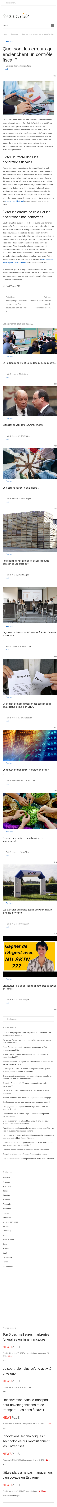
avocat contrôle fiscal (14, 201)
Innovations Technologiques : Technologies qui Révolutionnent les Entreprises (26, 1441)
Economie (7, 1204)
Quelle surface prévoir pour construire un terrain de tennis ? (26, 1102)
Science (6, 1248)
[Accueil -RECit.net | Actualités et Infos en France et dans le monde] (28, 14)
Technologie (7, 1257)
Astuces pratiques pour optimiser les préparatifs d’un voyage (27, 1098)
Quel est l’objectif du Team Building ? (21, 488)
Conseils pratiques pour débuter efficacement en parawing (26, 1154)
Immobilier (7, 1217)
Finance (6, 1213)
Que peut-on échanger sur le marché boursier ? (26, 770)
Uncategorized (8, 1266)
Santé (5, 1244)
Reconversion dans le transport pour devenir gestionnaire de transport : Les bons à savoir (25, 1405)
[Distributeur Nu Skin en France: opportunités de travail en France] (30, 938)
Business (9, 41)
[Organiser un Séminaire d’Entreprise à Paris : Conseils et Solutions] (30, 589)
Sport (5, 1253)
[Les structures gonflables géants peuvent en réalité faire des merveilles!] (30, 866)
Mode (5, 1235)
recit (6, 69)
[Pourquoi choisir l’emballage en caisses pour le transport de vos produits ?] (30, 513)
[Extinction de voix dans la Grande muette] (30, 388)
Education (7, 1209)
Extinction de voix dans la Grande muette (23, 425)
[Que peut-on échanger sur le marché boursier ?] (30, 732)
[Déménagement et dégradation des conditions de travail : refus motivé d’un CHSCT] (30, 660)
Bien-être (6, 1195)
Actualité (6, 1178)
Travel (5, 1262)
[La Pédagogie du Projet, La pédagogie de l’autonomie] (30, 329)
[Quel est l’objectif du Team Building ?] (30, 450)
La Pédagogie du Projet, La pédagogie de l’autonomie (29, 363)
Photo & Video (8, 1240)
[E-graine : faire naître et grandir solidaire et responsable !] (30, 795)
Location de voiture (10, 1222)
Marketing (7, 1231)
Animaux (6, 1182)
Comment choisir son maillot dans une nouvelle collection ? (26, 1150)
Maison (5, 1226)
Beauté (5, 1191)
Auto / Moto (7, 1186)
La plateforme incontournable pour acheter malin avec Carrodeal (28, 1159)
